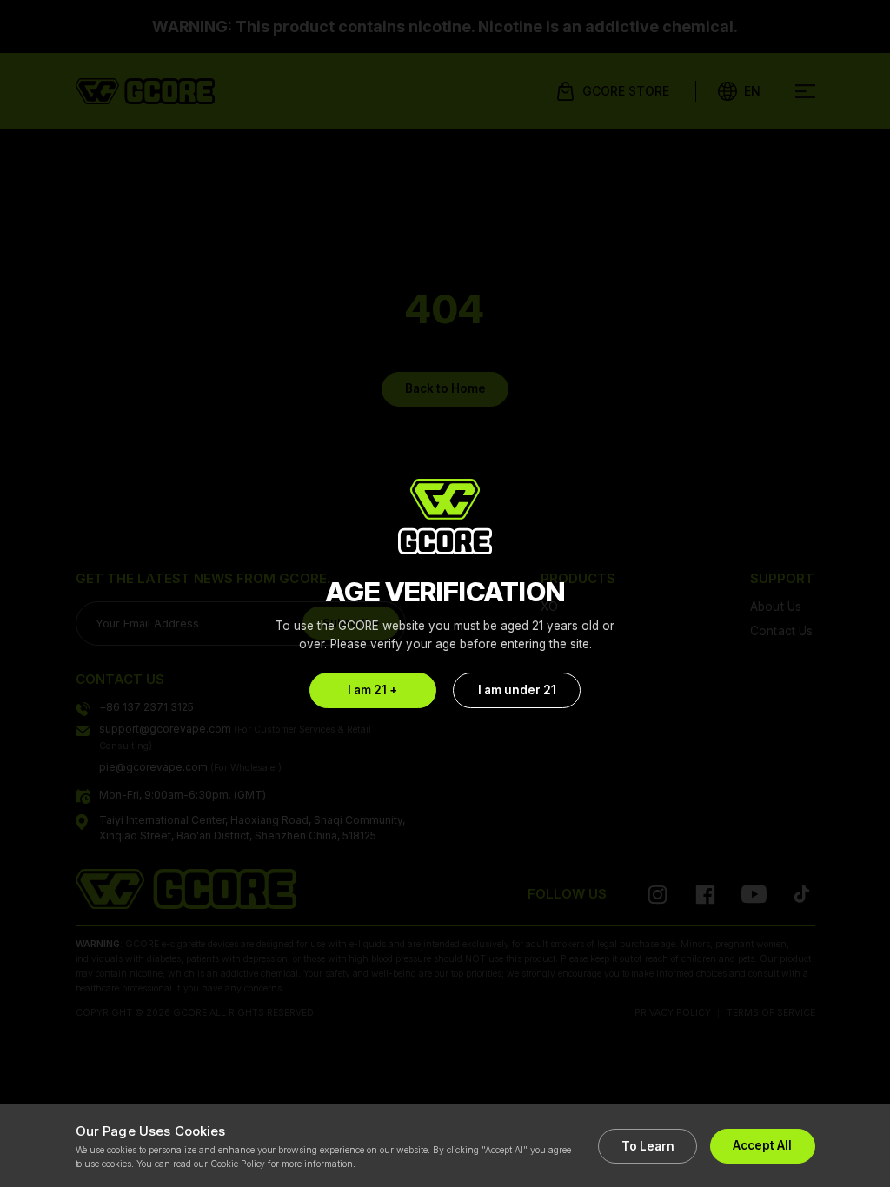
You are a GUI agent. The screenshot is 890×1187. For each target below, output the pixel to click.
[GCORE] (445, 516)
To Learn (647, 1146)
